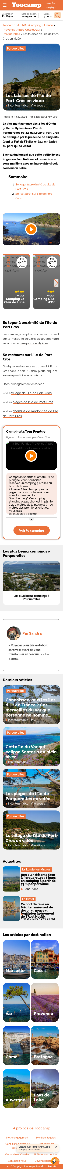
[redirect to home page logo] (26, 5)
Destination (7, 14)
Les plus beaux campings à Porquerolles (31, 597)
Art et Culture (30, 918)
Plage (41, 105)
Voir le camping (31, 530)
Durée (47, 14)
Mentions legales (46, 1137)
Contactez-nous (17, 1160)
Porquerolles (11, 34)
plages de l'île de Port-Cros (33, 402)
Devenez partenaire (46, 1160)
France (48, 25)
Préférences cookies (46, 1154)
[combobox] (8, 16)
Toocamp (9, 25)
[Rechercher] (57, 15)
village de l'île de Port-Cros (31, 393)
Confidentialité (46, 1144)
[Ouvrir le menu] (4, 5)
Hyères (10, 437)
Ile (34, 105)
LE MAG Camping (29, 25)
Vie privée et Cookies (17, 1154)
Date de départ (29, 14)
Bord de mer (48, 918)
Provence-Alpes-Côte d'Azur (21, 29)
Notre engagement (17, 1137)
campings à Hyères (34, 343)
